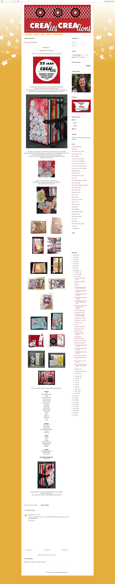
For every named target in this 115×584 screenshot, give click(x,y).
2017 (75, 398)
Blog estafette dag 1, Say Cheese (80, 361)
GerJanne (30, 514)
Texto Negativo (75, 216)
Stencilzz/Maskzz (76, 211)
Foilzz (73, 178)
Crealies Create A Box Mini (78, 166)
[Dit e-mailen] (41, 505)
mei (76, 384)
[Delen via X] (45, 505)
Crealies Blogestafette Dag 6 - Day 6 (81, 345)
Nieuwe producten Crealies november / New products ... (81, 307)
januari (76, 393)
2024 (75, 259)
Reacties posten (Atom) (50, 555)
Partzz (73, 195)
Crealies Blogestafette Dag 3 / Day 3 (81, 294)
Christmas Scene (78, 369)
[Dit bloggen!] (43, 505)
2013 (75, 406)
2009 (75, 415)
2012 (75, 408)
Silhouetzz (74, 204)
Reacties (76, 45)
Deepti (75, 123)
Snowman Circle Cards (80, 312)
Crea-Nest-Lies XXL (76, 161)
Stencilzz (74, 209)
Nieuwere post (29, 550)
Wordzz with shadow (76, 223)
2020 (75, 268)
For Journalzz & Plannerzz (78, 180)
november (77, 274)
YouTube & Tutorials (58, 34)
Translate (83, 57)
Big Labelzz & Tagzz (76, 151)
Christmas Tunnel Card (80, 343)
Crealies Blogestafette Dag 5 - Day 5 (81, 349)
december (77, 272)
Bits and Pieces (75, 154)
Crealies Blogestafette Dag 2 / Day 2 (81, 298)
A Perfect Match (75, 146)
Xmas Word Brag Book (80, 310)
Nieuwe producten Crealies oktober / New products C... (81, 366)
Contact (42, 34)
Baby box (77, 285)
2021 (75, 266)
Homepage (47, 550)
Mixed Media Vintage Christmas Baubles (80, 315)
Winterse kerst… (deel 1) (80, 320)
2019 (75, 270)
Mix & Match (75, 187)
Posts (75, 42)
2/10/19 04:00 (37, 514)
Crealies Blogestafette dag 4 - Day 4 (80, 352)
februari (77, 391)
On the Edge (74, 190)
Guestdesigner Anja (79, 328)
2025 (75, 257)
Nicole (75, 129)
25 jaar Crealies (78, 373)
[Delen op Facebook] (46, 505)
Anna (75, 119)
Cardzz (73, 156)
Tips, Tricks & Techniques (80, 340)
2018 (75, 396)
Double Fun (74, 170)
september (77, 376)
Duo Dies (74, 173)
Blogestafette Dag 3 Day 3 (80, 355)
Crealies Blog (28, 34)
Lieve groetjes (78, 336)
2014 (75, 404)
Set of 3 (73, 202)
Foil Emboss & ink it (76, 175)
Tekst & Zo (74, 214)
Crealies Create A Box (77, 163)
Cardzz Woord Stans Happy (79, 333)
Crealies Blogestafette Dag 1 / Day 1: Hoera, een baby (81, 302)
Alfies (73, 149)
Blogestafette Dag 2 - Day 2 (80, 358)
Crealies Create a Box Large (78, 168)
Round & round (78, 331)
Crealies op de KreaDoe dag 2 (80, 278)
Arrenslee (77, 324)
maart (76, 389)
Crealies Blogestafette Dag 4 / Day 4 (81, 291)
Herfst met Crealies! (79, 338)
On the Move (75, 192)
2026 (75, 255)
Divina (75, 126)
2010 (75, 413)
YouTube (74, 228)
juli (76, 380)
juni (76, 382)
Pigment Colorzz (75, 199)
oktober (77, 276)
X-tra (73, 226)
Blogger (66, 572)
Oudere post (65, 550)
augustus (77, 378)
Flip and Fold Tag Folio (80, 326)
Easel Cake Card (78, 322)
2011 (75, 410)
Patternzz (74, 197)
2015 (75, 402)
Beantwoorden (31, 520)
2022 (75, 263)
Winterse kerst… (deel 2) (80, 318)
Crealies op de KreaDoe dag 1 (80, 282)
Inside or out (75, 183)
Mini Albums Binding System (78, 185)
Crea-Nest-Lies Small (76, 158)
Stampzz (74, 207)
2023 (75, 261)
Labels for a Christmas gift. (81, 371)
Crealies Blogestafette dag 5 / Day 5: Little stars (80, 287)
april (76, 386)
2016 (75, 400)
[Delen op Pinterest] (48, 505)
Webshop (36, 34)
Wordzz (73, 221)
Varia (73, 219)
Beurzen (49, 34)
